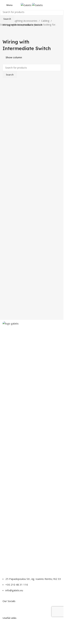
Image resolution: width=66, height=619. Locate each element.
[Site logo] (26, 4)
